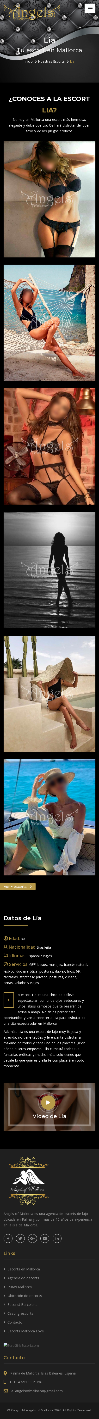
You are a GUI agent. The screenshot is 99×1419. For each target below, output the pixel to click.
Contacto (14, 1322)
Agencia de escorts (23, 1277)
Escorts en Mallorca (23, 1269)
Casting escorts (20, 1313)
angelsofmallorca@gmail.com (39, 1390)
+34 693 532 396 (27, 1382)
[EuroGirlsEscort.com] (21, 1345)
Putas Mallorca (19, 1286)
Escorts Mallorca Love (25, 1331)
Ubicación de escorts (24, 1295)
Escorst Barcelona (22, 1304)
